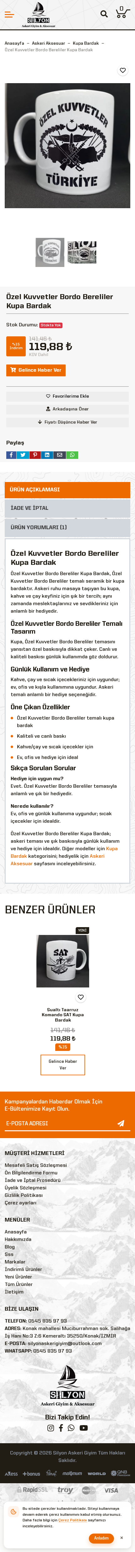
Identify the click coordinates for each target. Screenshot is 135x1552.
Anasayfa (14, 43)
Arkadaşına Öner (71, 409)
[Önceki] (10, 146)
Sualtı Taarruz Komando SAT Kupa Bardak (63, 1015)
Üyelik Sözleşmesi (25, 1188)
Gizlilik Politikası (24, 1195)
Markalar (15, 1262)
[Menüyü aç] (9, 15)
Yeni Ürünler (18, 1277)
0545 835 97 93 (47, 1321)
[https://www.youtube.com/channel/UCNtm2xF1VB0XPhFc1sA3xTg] (83, 1429)
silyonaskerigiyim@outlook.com (65, 1343)
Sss (9, 1254)
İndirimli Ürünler (23, 1269)
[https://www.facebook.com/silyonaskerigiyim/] (61, 1429)
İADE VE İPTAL (29, 508)
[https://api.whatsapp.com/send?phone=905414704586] (71, 1429)
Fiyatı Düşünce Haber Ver (71, 422)
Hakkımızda (18, 1239)
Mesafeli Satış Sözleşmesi (36, 1165)
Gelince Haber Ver (40, 370)
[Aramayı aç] (104, 14)
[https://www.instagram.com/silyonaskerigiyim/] (50, 1429)
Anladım (101, 1538)
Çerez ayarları (20, 1203)
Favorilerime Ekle (71, 396)
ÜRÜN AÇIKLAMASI (35, 490)
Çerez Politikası (72, 1520)
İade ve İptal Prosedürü (33, 1180)
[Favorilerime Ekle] (122, 70)
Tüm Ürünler (19, 1284)
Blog (10, 1247)
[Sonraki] (124, 146)
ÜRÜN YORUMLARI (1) (39, 527)
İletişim (14, 1292)
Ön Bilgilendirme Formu (31, 1173)
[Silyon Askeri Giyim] (38, 14)
